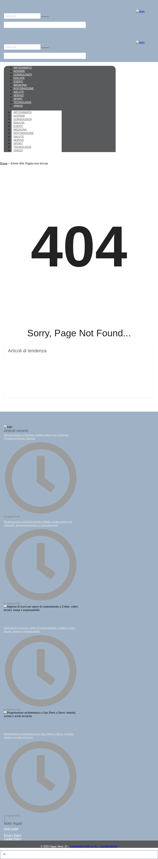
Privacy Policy (13, 835)
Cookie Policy (12, 838)
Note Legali (11, 828)
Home (4, 163)
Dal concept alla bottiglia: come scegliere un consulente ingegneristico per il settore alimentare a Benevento (74, 374)
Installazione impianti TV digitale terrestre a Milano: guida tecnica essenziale (68, 357)
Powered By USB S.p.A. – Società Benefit (93, 846)
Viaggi (18, 150)
